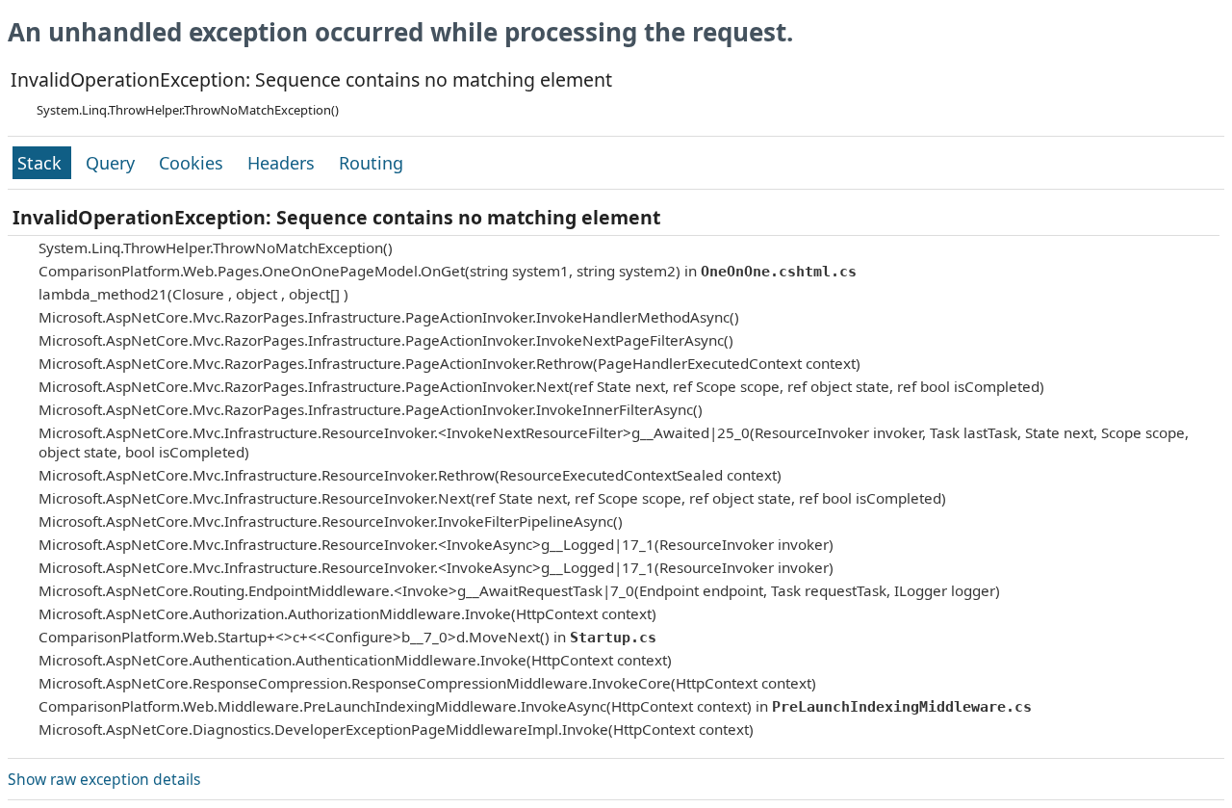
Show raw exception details (104, 779)
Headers (283, 162)
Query (113, 162)
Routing (371, 162)
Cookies (193, 162)
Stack (41, 162)
